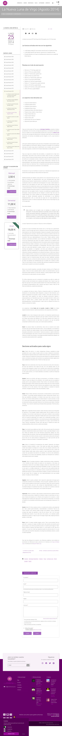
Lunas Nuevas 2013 (10, 150)
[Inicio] (5, 3)
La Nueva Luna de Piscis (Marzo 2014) (12, 138)
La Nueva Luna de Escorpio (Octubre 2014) (12, 104)
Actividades (41, 2)
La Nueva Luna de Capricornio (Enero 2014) (13, 147)
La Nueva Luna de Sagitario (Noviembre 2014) (12, 100)
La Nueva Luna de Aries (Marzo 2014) (13, 134)
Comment (25, 605)
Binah (55, 559)
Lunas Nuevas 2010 (10, 159)
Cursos (25, 2)
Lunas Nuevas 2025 (10, 59)
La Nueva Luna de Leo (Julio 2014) (51, 550)
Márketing (9, 731)
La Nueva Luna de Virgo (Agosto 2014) (12, 113)
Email (24, 584)
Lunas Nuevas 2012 (10, 153)
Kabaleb (26, 559)
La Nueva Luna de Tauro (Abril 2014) (13, 130)
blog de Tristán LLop (37, 543)
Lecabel (26, 561)
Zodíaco (41, 559)
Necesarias (9, 727)
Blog (35, 3)
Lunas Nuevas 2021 (10, 71)
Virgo (45, 559)
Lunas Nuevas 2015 (10, 88)
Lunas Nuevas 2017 (10, 82)
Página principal (26, 592)
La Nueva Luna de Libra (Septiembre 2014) (12, 109)
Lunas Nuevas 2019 (10, 76)
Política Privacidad (29, 628)
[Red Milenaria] (9, 678)
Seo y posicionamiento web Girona (52, 724)
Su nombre (25, 577)
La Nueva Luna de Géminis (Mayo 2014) (12, 126)
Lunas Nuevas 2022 (10, 68)
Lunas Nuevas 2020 (10, 73)
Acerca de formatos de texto (49, 618)
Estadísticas (9, 729)
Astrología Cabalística (45, 129)
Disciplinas (30, 3)
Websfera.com (56, 722)
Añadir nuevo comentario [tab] (30, 573)
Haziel (30, 561)
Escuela (19, 682)
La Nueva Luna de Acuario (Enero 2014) (12, 143)
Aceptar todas (11, 733)
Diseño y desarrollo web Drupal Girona (46, 722)
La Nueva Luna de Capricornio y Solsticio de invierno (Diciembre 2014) (13, 95)
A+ (51, 29)
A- (48, 29)
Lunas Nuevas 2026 (10, 56)
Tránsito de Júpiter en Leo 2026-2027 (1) (39, 690)
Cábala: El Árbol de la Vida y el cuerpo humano (54, 701)
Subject (24, 598)
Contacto (47, 2)
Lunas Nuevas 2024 (10, 62)
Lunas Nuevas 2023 (10, 65)
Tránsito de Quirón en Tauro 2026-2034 (39, 682)
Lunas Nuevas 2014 (10, 91)
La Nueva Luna (55, 132)
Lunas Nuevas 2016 (10, 85)
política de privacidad (37, 629)
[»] (53, 3)
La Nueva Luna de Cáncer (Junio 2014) (12, 121)
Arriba (40, 550)
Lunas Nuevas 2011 (10, 156)
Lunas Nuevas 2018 (10, 79)
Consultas (19, 3)
